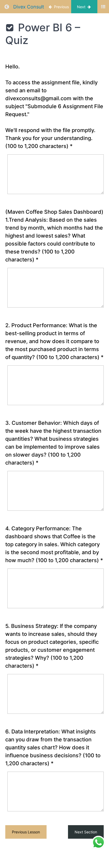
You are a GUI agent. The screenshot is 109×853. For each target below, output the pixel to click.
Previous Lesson (26, 832)
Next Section (86, 832)
